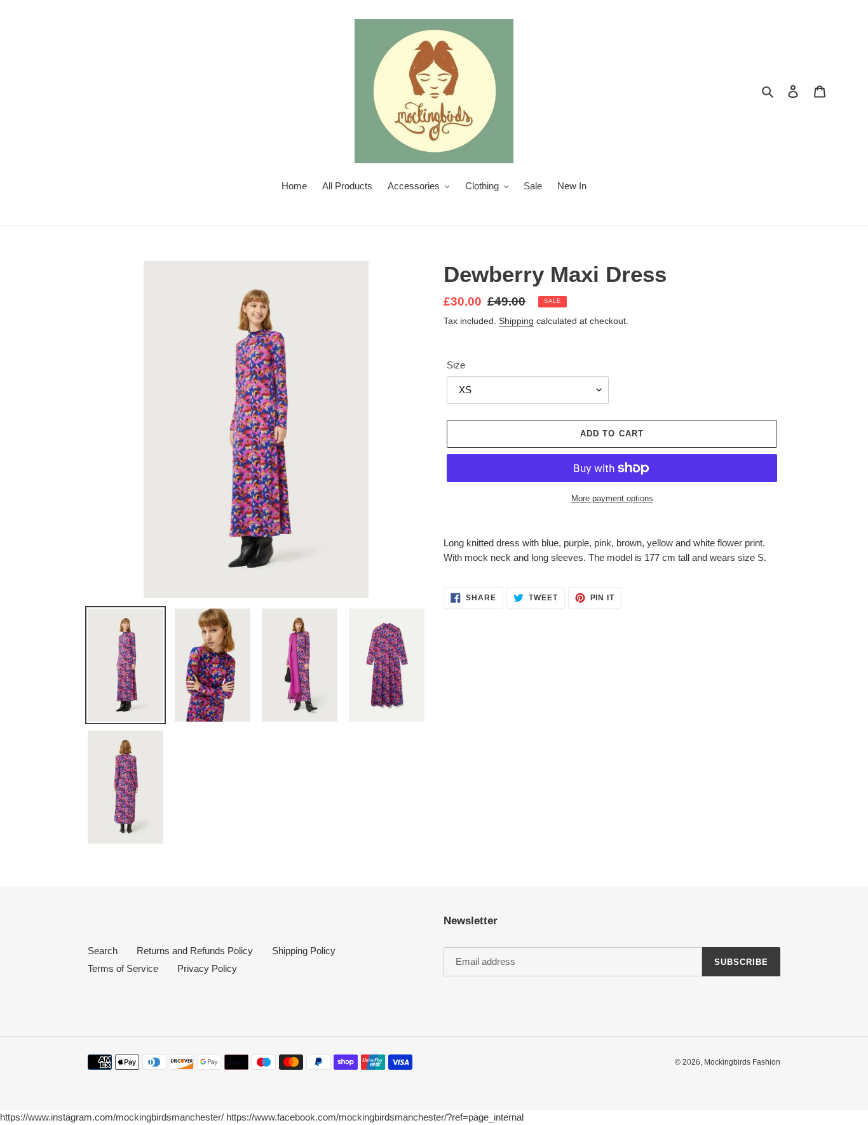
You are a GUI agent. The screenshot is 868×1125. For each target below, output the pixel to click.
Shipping (516, 321)
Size (456, 365)
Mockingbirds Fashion (742, 1062)
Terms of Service (123, 968)
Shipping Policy (304, 950)
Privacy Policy (207, 968)
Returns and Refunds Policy (195, 950)
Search (103, 950)
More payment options (612, 498)
